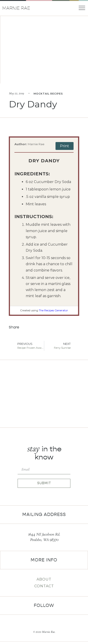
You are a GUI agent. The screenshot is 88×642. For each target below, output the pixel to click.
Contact (44, 586)
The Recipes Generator (53, 310)
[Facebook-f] (40, 624)
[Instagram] (47, 624)
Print (64, 146)
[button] (26, 328)
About (44, 579)
